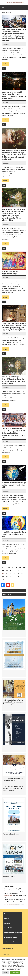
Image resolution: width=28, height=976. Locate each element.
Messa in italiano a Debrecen (11, 834)
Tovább (5, 64)
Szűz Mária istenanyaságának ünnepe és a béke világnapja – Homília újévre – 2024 (14, 485)
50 (7, 570)
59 (18, 573)
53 (18, 570)
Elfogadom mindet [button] (15, 972)
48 (24, 567)
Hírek (4, 68)
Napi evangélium (8, 948)
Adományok (6, 918)
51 (10, 570)
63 (10, 576)
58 (14, 573)
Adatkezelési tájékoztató (9, 928)
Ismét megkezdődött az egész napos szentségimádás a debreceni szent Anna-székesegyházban (13, 702)
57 (10, 573)
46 (16, 567)
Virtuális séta (7, 923)
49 (3, 570)
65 (18, 576)
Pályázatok (6, 914)
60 (22, 573)
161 (3, 580)
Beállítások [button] (5, 972)
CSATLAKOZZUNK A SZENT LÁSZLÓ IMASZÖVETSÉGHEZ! (13, 779)
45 (12, 567)
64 (14, 576)
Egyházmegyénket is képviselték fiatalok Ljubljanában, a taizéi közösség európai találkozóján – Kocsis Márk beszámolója (14, 95)
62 (7, 576)
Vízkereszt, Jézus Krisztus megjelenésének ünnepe (10, 272)
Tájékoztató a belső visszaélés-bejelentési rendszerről (10, 939)
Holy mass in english (9, 876)
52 (14, 570)
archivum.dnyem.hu (9, 904)
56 (7, 573)
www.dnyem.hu (8, 895)
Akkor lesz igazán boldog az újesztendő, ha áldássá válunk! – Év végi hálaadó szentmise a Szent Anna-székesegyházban (14, 380)
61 (3, 576)
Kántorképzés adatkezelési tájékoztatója (13, 932)
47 (20, 567)
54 (22, 570)
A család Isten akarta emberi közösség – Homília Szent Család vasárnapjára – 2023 (14, 534)
